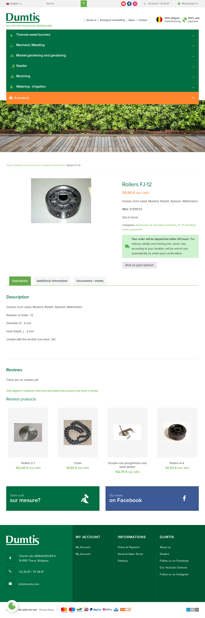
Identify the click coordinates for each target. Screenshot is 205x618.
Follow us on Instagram (174, 574)
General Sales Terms (130, 554)
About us (91, 20)
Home (9, 165)
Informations (132, 537)
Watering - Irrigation (31, 86)
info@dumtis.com (28, 584)
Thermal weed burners (33, 35)
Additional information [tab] (52, 281)
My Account (189, 3)
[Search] (84, 3)
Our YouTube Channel (173, 567)
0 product (21, 98)
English (14, 3)
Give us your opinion (139, 265)
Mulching (23, 76)
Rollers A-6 (177, 463)
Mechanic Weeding (30, 45)
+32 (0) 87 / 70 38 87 (158, 3)
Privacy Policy (46, 609)
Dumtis (167, 537)
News (132, 20)
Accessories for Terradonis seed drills (45, 165)
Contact (142, 20)
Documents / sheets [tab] (90, 281)
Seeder (21, 66)
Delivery (123, 561)
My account (88, 537)
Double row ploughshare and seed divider (127, 465)
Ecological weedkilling (112, 20)
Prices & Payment (128, 547)
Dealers (164, 554)
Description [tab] (20, 281)
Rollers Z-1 (28, 463)
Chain (77, 463)
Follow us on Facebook (174, 561)
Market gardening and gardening (41, 55)
